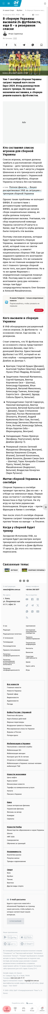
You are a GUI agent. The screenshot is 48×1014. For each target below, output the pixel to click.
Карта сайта (30, 666)
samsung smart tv (27, 944)
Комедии (10, 815)
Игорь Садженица (15, 34)
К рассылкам (15, 921)
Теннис (10, 879)
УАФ (15, 38)
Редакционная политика (12, 634)
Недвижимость (14, 851)
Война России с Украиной (19, 712)
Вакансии (29, 652)
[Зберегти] (41, 45)
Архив (28, 662)
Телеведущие (8, 642)
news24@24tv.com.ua (11, 590)
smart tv (10, 944)
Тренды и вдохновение (16, 861)
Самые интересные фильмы (18, 805)
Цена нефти (12, 777)
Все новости (13, 684)
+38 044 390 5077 (32, 590)
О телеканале (8, 638)
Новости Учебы (14, 827)
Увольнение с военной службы (19, 747)
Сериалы (10, 819)
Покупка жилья (13, 858)
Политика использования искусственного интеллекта (9, 662)
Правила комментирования (33, 638)
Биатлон (10, 883)
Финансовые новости (15, 784)
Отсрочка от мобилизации (17, 760)
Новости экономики (16, 774)
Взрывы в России (14, 732)
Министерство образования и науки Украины (25, 830)
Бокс (9, 873)
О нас (5, 626)
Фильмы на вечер (14, 812)
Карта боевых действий (16, 719)
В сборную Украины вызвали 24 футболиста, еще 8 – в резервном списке (35, 10)
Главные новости (14, 687)
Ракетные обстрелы (15, 715)
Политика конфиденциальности (11, 655)
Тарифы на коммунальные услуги (20, 787)
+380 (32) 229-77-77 (17, 978)
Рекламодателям (9, 646)
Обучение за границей (16, 843)
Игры (28, 670)
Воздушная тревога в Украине (19, 725)
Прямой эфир (12, 694)
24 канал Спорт (9, 10)
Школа (9, 833)
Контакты (29, 648)
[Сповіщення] (45, 3)
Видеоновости (13, 697)
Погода (10, 704)
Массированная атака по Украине (20, 729)
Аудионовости (12, 701)
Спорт (10, 870)
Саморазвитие (13, 840)
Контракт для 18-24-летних (18, 757)
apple (27, 937)
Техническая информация (31, 643)
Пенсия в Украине (14, 794)
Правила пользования (11, 650)
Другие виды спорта (15, 886)
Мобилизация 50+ (14, 750)
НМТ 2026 (11, 837)
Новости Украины (14, 691)
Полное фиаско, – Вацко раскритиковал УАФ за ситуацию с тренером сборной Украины (22, 190)
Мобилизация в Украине (18, 744)
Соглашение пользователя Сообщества (31, 631)
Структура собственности (31, 657)
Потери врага (12, 735)
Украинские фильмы (15, 809)
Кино (9, 802)
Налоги (10, 791)
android (10, 937)
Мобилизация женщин (16, 753)
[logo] (16, 3)
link (27, 599)
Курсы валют (12, 781)
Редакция (6, 630)
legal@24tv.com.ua (32, 981)
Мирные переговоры (15, 722)
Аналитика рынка (14, 855)
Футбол (20, 10)
